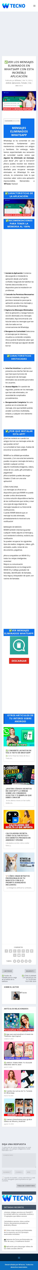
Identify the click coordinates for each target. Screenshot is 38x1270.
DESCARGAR (19, 660)
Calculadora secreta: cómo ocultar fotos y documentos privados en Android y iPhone (18, 836)
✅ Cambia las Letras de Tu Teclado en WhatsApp (18, 1092)
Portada (24, 83)
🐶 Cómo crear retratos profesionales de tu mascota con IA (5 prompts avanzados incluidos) (18, 880)
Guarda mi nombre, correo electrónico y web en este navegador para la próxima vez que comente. (18, 1179)
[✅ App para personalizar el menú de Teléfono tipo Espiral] (19, 1022)
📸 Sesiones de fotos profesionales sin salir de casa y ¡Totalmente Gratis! (18, 1240)
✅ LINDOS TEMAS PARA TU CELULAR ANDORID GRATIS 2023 (18, 1063)
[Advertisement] (19, 32)
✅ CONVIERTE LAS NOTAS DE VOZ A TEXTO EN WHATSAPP (18, 751)
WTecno (18, 80)
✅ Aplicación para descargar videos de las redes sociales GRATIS (18, 1247)
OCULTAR (16, 121)
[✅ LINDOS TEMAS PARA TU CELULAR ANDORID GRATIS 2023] (19, 1051)
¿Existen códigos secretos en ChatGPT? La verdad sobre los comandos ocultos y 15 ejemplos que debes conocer (19, 793)
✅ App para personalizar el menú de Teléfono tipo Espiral (18, 1035)
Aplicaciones (16, 83)
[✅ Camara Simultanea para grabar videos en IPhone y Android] (19, 1107)
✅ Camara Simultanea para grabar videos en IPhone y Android (18, 1120)
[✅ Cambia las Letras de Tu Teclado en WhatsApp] (19, 1079)
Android (8, 83)
